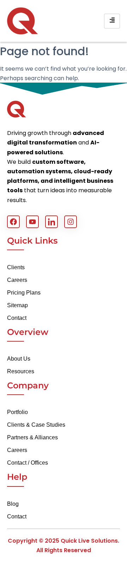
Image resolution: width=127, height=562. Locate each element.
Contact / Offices (27, 463)
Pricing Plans (24, 293)
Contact (16, 318)
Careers (17, 280)
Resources (20, 371)
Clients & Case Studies (36, 425)
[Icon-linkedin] (51, 221)
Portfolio (17, 412)
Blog (13, 504)
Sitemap (17, 305)
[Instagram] (70, 221)
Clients (16, 267)
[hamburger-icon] (112, 21)
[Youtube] (32, 221)
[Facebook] (13, 221)
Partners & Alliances (32, 437)
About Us (18, 359)
